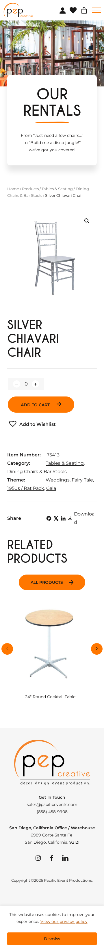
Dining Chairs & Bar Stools (37, 471)
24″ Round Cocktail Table (50, 696)
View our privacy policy (64, 921)
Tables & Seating (57, 188)
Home (13, 188)
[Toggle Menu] (96, 10)
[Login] (62, 10)
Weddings (58, 480)
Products (30, 188)
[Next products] (97, 649)
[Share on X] (56, 518)
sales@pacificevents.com (52, 804)
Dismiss (52, 938)
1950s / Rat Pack (25, 488)
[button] (87, 221)
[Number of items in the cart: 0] (84, 10)
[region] (52, 928)
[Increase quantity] (35, 384)
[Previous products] (7, 649)
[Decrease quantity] (16, 384)
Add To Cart (36, 404)
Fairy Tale (82, 480)
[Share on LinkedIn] (63, 518)
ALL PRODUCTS (47, 582)
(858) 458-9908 (52, 811)
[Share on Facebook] (49, 518)
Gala (51, 488)
